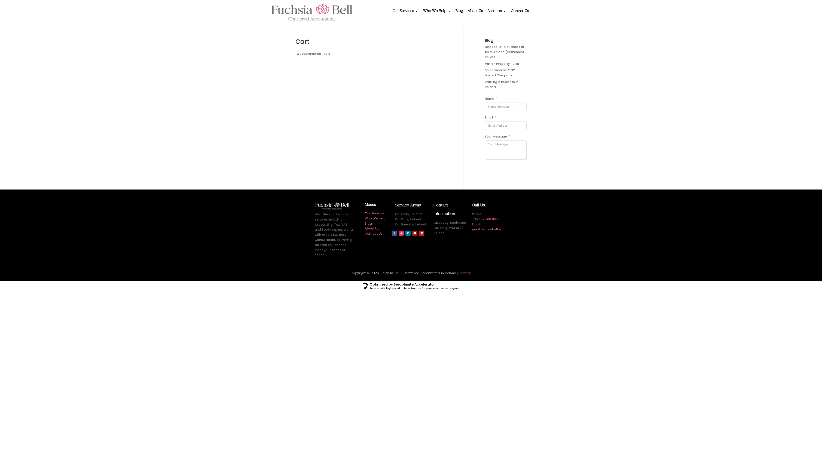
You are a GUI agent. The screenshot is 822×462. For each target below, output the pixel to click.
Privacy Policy (419, 254)
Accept (377, 245)
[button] (458, 208)
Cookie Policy (400, 254)
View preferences (444, 245)
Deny (410, 245)
